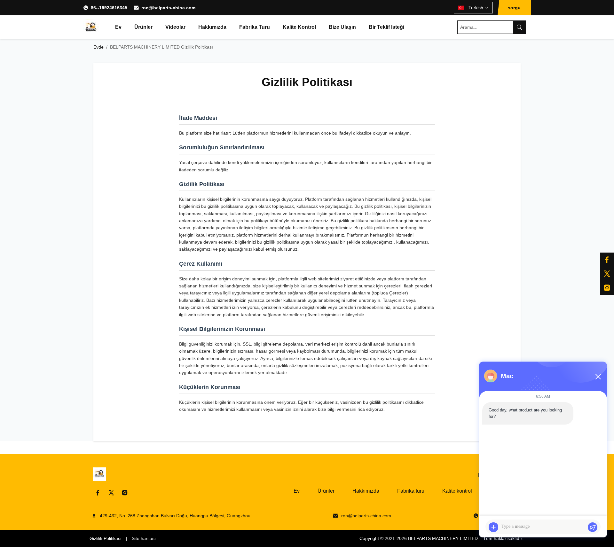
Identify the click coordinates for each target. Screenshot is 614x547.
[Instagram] (607, 288)
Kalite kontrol (299, 27)
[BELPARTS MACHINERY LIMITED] (91, 27)
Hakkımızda (212, 27)
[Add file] (493, 527)
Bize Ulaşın (342, 27)
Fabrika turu (254, 27)
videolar (175, 27)
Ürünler (143, 27)
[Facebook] (607, 260)
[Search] (519, 27)
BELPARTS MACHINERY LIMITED (443, 538)
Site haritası (144, 538)
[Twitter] (111, 493)
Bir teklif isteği (386, 27)
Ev (118, 27)
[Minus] (598, 376)
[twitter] (607, 274)
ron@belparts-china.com (168, 7)
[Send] (592, 527)
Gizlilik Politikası (106, 538)
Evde (98, 47)
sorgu (514, 7)
